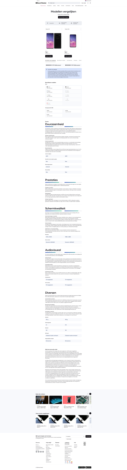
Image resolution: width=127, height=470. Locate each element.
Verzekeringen (48, 455)
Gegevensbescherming (68, 451)
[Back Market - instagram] (36, 452)
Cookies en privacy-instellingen (68, 453)
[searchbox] (65, 3)
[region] (63, 403)
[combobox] (54, 29)
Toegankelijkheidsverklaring (40, 448)
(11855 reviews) (77, 65)
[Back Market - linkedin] (38, 452)
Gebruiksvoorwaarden (68, 446)
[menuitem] (49, 6)
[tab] (50, 60)
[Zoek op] (49, 3)
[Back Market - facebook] (41, 452)
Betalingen (47, 449)
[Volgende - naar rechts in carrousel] (90, 394)
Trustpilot (75, 444)
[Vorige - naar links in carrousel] (88, 394)
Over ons (37, 444)
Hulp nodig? (84, 2)
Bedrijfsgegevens (67, 457)
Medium (75, 447)
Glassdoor (75, 446)
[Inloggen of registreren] (88, 3)
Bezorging (47, 451)
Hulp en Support (48, 456)
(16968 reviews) (57, 65)
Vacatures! (37, 450)
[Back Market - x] (43, 452)
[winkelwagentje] (90, 3)
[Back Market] (41, 3)
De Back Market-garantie (68, 450)
